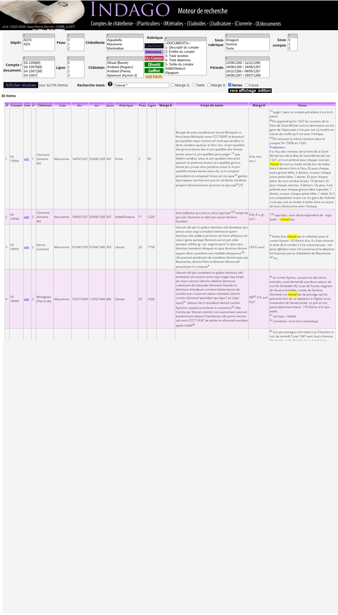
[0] (75, 40)
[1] (75, 44)
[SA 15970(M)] (39, 67)
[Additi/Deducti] (185, 69)
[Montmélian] (125, 49)
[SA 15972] (39, 76)
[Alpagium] (185, 73)
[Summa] (247, 44)
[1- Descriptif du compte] (185, 48)
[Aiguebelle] (125, 40)
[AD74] (39, 40)
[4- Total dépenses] (185, 60)
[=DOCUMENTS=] (185, 43)
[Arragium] (247, 40)
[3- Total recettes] (185, 56)
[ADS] (39, 44)
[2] (75, 49)
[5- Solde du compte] (185, 64)
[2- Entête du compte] (185, 52)
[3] (75, 76)
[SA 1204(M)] (39, 63)
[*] (39, 36)
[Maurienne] (125, 44)
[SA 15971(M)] (39, 71)
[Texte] (247, 49)
